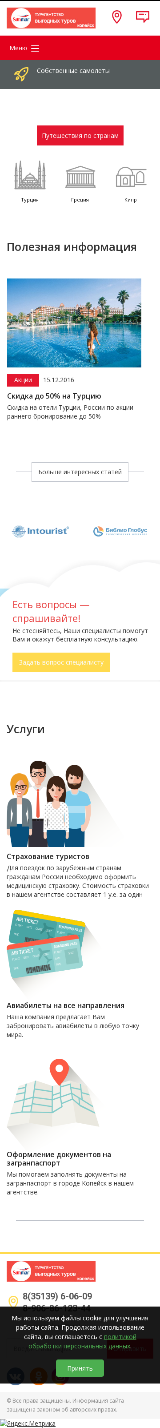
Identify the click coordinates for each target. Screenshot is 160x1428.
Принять (80, 1368)
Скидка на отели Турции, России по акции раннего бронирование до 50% (70, 411)
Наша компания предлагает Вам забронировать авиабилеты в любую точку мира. (73, 1026)
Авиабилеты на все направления (65, 1005)
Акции (23, 379)
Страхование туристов (48, 856)
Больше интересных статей (80, 472)
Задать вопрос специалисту (61, 662)
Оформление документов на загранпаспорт (59, 1158)
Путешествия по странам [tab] (80, 135)
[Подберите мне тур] (137, 21)
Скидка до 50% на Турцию (54, 396)
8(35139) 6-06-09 (57, 1296)
